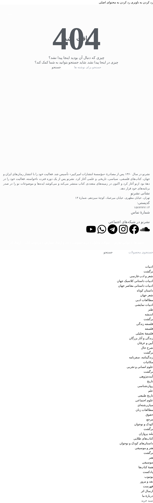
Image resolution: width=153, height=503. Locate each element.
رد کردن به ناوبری (141, 2)
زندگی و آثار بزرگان (141, 338)
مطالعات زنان (144, 409)
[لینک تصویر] (76, 123)
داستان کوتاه (145, 290)
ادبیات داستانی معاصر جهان (135, 285)
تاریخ (150, 381)
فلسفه (149, 328)
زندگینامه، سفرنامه (141, 357)
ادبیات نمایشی (144, 304)
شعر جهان (146, 295)
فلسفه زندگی (144, 324)
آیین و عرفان (145, 343)
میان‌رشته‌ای (145, 405)
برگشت (148, 271)
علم (150, 390)
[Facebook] (134, 229)
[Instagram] (123, 229)
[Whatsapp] (102, 229)
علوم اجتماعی (144, 400)
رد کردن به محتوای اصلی (114, 2)
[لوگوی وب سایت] (76, 11)
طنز (150, 309)
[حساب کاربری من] (4, 11)
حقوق (149, 414)
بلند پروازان (146, 433)
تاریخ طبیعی (145, 395)
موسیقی (147, 462)
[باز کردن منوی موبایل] (148, 11)
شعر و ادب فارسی (141, 276)
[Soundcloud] (145, 229)
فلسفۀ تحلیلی (144, 333)
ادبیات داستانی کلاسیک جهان (135, 281)
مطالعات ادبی (144, 300)
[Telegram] (113, 229)
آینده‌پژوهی (146, 376)
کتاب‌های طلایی (143, 438)
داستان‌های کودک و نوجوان (136, 443)
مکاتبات (148, 362)
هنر (151, 457)
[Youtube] (91, 229)
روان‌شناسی (145, 386)
